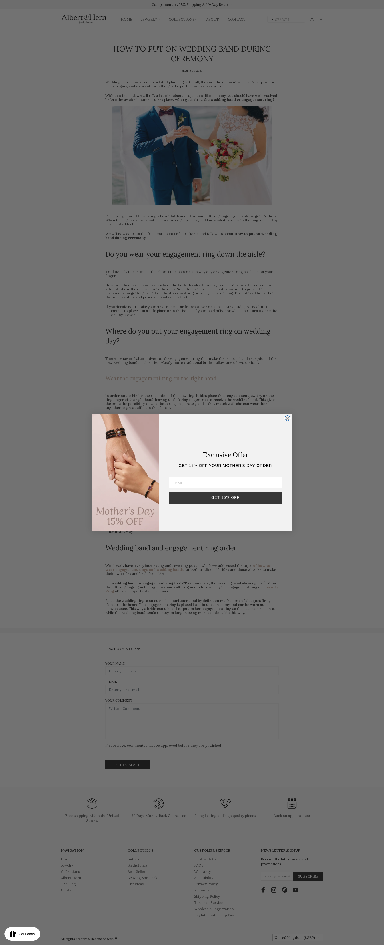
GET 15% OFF (225, 497)
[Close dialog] (287, 418)
